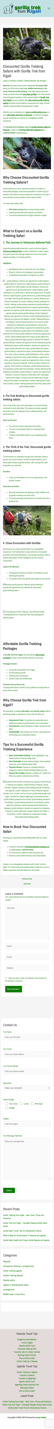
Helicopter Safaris (27, 1387)
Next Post (27, 884)
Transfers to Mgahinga (27, 1378)
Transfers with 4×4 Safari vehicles (27, 1351)
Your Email (7, 1048)
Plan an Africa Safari (27, 1358)
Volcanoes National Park (27, 1348)
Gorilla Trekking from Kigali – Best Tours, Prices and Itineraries (27, 1401)
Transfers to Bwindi (27, 1375)
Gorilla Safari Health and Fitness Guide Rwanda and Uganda (26, 1240)
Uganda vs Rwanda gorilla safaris (16, 1284)
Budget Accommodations (27, 1339)
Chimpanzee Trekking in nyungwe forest (18, 1266)
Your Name (7, 1031)
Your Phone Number (10, 1066)
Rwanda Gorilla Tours (27, 1345)
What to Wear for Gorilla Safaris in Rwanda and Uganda (24, 1235)
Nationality (7, 1083)
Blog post (6, 1261)
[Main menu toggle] (48, 8)
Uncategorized (8, 1289)
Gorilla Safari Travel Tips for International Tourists (22, 1230)
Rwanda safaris (9, 1280)
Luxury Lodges (27, 1342)
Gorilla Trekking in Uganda (27, 1372)
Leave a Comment (9, 80)
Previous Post (27, 879)
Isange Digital (41, 1417)
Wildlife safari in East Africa (14, 1294)
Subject (6, 1118)
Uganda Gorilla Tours (27, 1381)
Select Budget (22, 1103)
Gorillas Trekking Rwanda (26, 80)
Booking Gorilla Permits (27, 1355)
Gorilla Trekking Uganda (12, 1270)
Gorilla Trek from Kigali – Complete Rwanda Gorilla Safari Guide (27, 1404)
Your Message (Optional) (12, 1135)
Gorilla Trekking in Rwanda (27, 1361)
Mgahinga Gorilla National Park (27, 1384)
